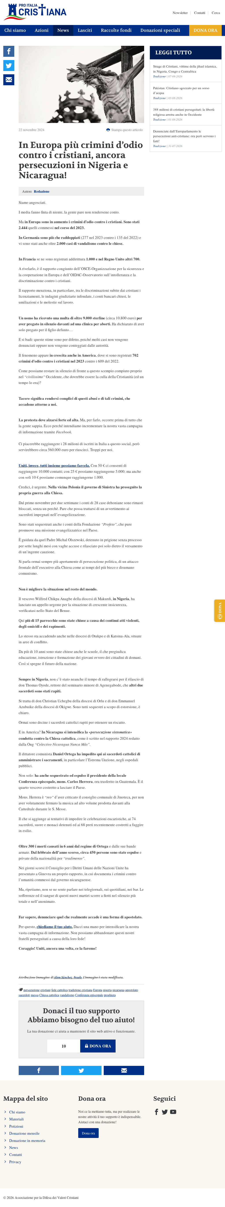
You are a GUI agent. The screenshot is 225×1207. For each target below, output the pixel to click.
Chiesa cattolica (49, 995)
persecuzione (32, 990)
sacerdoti (24, 995)
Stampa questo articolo (127, 129)
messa (34, 995)
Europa (97, 990)
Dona (219, 607)
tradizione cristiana (80, 990)
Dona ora (205, 30)
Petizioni (16, 1126)
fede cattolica (59, 990)
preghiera (110, 995)
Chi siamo (15, 30)
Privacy (15, 1161)
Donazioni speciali (160, 30)
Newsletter (180, 12)
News (63, 30)
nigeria (107, 990)
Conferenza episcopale (89, 995)
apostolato (131, 990)
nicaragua (118, 990)
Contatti (199, 12)
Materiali (16, 1119)
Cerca (216, 12)
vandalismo (67, 995)
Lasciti (85, 30)
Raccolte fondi (116, 30)
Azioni (42, 30)
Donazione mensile (24, 1133)
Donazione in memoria (27, 1140)
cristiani (45, 990)
